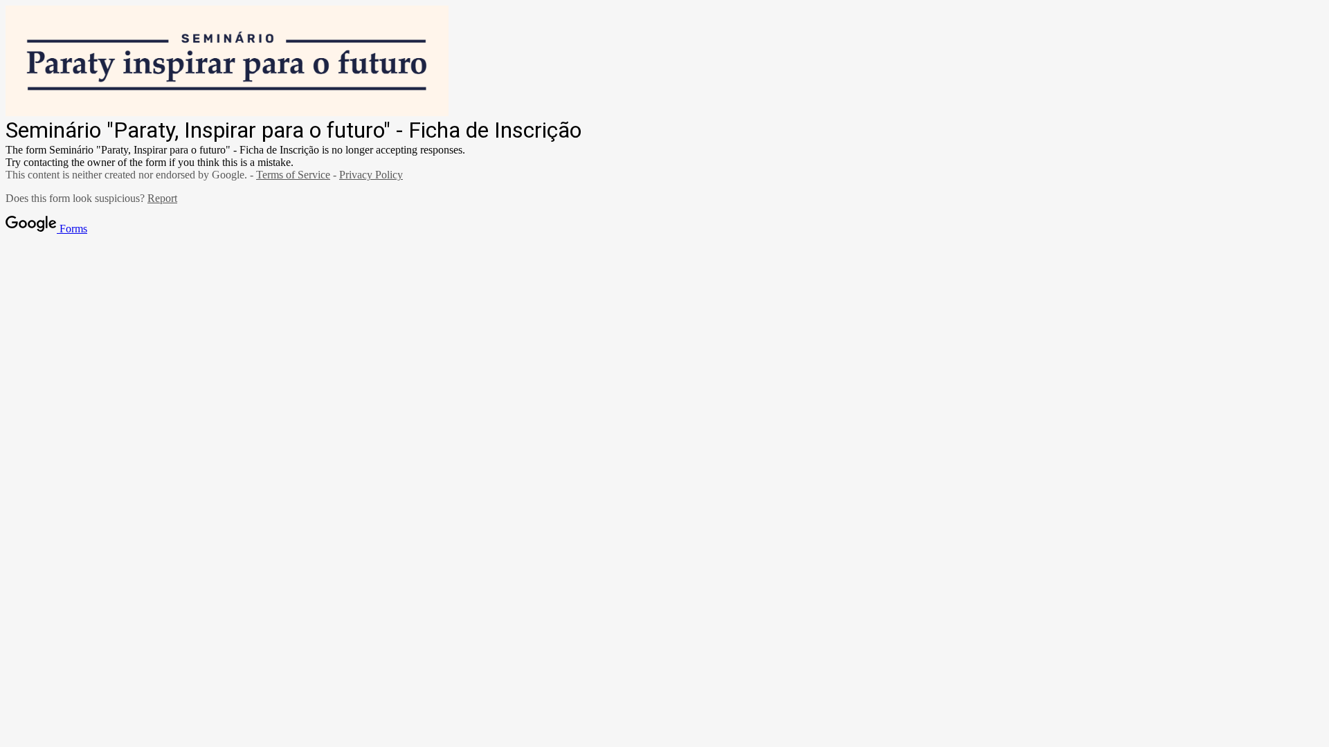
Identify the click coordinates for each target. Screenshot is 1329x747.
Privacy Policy (371, 175)
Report (162, 198)
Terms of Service (293, 175)
